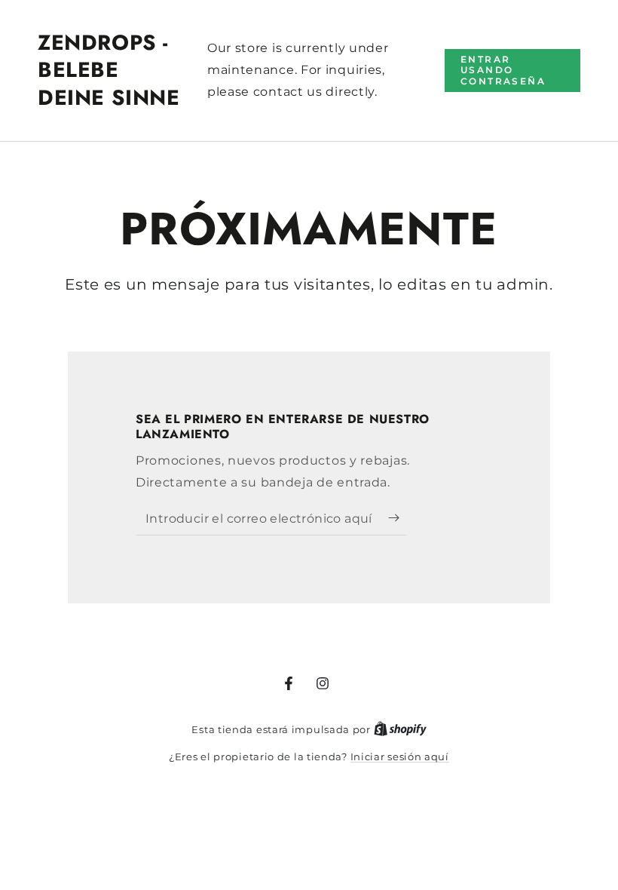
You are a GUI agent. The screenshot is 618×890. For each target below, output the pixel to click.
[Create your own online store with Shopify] (400, 729)
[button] (512, 70)
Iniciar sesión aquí (399, 756)
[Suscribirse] (397, 518)
